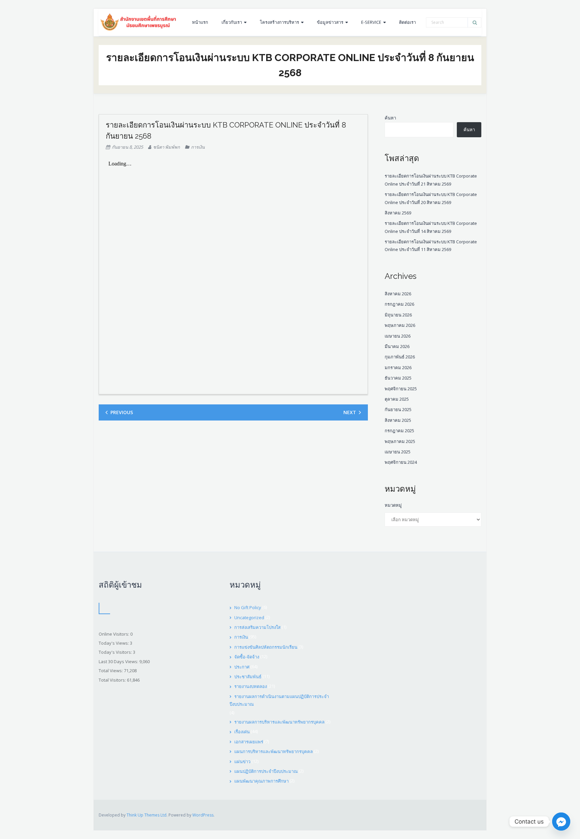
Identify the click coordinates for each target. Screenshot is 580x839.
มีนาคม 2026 (397, 346)
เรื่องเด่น (242, 732)
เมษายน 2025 (397, 452)
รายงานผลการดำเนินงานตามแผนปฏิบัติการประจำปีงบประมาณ (279, 700)
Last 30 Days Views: (119, 661)
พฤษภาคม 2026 (400, 325)
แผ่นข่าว (242, 761)
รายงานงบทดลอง (250, 686)
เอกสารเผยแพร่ (248, 742)
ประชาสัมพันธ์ (247, 677)
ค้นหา (390, 118)
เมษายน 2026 (397, 336)
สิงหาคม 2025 (398, 420)
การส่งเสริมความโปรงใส (257, 627)
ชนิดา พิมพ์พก (166, 147)
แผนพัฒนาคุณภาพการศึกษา (261, 781)
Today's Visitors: (116, 652)
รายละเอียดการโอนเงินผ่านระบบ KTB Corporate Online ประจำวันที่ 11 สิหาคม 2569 (431, 245)
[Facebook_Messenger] (561, 821)
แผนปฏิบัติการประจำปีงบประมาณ (266, 771)
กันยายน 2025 (398, 409)
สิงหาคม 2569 (398, 213)
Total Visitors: (113, 680)
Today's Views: (114, 643)
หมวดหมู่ (393, 505)
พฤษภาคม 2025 (400, 441)
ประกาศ (241, 667)
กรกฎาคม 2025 (399, 431)
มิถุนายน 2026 (398, 315)
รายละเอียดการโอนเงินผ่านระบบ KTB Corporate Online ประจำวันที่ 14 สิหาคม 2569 (431, 227)
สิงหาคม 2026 (398, 294)
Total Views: (111, 671)
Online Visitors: (114, 634)
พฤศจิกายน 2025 (401, 389)
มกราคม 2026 (398, 367)
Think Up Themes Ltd (146, 815)
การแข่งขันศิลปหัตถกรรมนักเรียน (265, 647)
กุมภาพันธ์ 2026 (400, 357)
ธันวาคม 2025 (398, 378)
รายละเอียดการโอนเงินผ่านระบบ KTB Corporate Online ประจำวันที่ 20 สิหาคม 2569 (431, 198)
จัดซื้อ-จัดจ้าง (246, 657)
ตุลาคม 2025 (397, 399)
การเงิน (198, 147)
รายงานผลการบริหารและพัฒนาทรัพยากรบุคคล (279, 722)
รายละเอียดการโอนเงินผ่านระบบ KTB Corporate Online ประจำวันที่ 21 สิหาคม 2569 (431, 180)
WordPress (202, 815)
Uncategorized (249, 617)
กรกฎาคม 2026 (399, 304)
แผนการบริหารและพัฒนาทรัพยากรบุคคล (273, 751)
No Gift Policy (247, 607)
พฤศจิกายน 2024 (401, 462)
